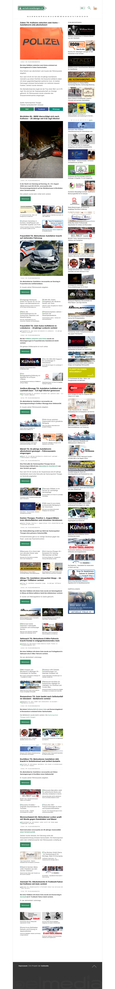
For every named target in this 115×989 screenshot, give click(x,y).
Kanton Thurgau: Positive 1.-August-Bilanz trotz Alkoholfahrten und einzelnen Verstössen (41, 519)
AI (30, 16)
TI (75, 16)
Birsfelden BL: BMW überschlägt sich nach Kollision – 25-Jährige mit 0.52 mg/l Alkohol (40, 117)
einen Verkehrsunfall (27, 832)
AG (28, 16)
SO (68, 16)
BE (34, 16)
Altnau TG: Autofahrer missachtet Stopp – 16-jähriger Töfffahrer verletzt (40, 579)
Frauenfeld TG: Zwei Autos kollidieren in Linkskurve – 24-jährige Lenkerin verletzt (38, 327)
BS (39, 16)
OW (61, 16)
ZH (85, 16)
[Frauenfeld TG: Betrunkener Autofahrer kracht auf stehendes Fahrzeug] (41, 258)
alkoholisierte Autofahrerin (48, 466)
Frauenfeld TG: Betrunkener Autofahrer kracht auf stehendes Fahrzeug (41, 237)
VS (82, 16)
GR (48, 16)
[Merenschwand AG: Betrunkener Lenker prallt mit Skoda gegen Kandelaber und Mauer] (41, 823)
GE (43, 16)
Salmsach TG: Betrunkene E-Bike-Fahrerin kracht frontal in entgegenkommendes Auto (40, 639)
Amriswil (23, 897)
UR (77, 16)
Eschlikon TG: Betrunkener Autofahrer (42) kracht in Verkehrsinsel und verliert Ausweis (40, 760)
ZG (87, 16)
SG (63, 16)
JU (51, 16)
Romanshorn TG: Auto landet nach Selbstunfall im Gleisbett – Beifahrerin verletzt (41, 697)
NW (58, 16)
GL (46, 16)
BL (37, 16)
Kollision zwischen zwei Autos (36, 338)
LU (53, 16)
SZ (70, 16)
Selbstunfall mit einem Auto (37, 709)
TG (73, 16)
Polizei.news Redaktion (34, 61)
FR (41, 16)
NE (55, 16)
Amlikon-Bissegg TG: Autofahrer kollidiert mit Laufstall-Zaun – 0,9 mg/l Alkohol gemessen (41, 389)
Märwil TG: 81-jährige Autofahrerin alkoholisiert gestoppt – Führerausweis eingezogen (38, 451)
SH (66, 16)
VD (80, 16)
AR (32, 16)
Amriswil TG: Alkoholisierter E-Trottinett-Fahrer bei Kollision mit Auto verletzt (41, 883)
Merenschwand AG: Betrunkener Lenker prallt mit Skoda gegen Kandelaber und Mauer (41, 818)
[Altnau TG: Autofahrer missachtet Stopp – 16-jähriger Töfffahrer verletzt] (41, 584)
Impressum (23, 966)
